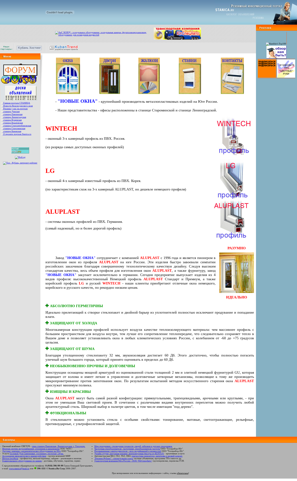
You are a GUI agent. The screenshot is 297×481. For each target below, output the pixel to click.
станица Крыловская (13, 123)
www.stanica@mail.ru (19, 468)
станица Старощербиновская (17, 125)
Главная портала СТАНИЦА (16, 103)
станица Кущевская (12, 120)
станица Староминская (14, 128)
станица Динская (11, 111)
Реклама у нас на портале (15, 108)
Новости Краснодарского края (18, 106)
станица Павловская (12, 114)
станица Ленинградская (14, 117)
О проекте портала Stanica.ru (17, 134)
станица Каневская (12, 131)
